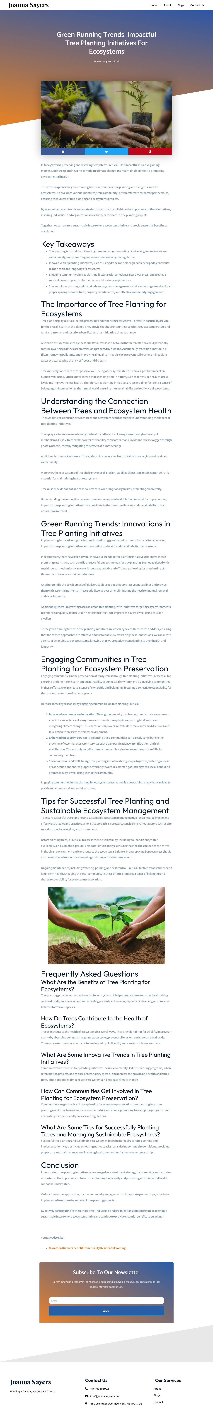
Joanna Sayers (28, 4)
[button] (63, 151)
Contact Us (197, 5)
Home (153, 5)
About (167, 5)
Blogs (180, 5)
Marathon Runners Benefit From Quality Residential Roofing (87, 1248)
